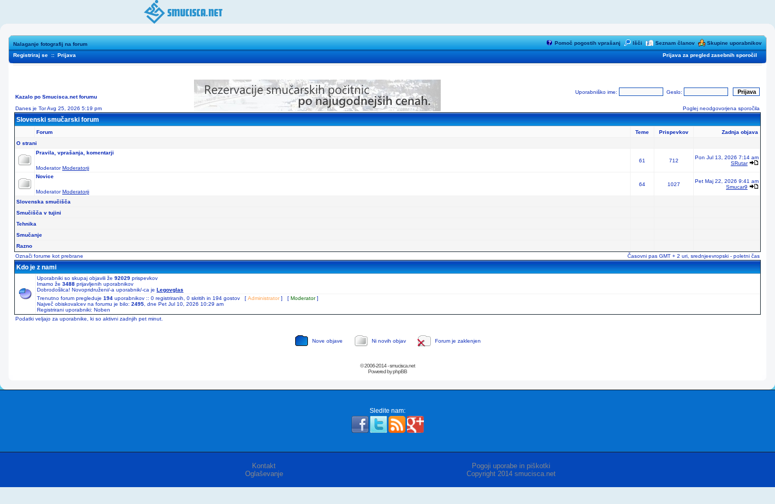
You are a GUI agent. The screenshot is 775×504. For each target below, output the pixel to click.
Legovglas (170, 290)
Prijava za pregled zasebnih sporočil (710, 55)
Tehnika (26, 224)
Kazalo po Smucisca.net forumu (56, 97)
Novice (45, 176)
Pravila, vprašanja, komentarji (75, 153)
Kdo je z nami (36, 267)
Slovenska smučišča (43, 202)
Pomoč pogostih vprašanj (588, 43)
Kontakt (264, 466)
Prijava (66, 55)
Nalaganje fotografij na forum (50, 44)
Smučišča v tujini (38, 213)
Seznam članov (675, 43)
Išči (637, 43)
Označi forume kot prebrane (49, 256)
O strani (26, 143)
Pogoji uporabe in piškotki (511, 466)
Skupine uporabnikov (734, 43)
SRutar (739, 163)
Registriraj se (30, 55)
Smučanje (29, 235)
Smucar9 (737, 187)
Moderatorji (75, 168)
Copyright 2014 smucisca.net (511, 474)
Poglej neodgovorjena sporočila (721, 108)
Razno (24, 246)
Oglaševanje (264, 474)
